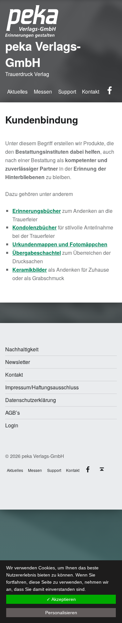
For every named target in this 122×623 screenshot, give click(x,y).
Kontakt (14, 374)
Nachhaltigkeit (21, 349)
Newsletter (17, 362)
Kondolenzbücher (34, 227)
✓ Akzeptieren (61, 599)
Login (11, 425)
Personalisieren (61, 612)
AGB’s (12, 412)
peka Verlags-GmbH (43, 54)
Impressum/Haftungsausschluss (42, 387)
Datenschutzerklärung (30, 400)
